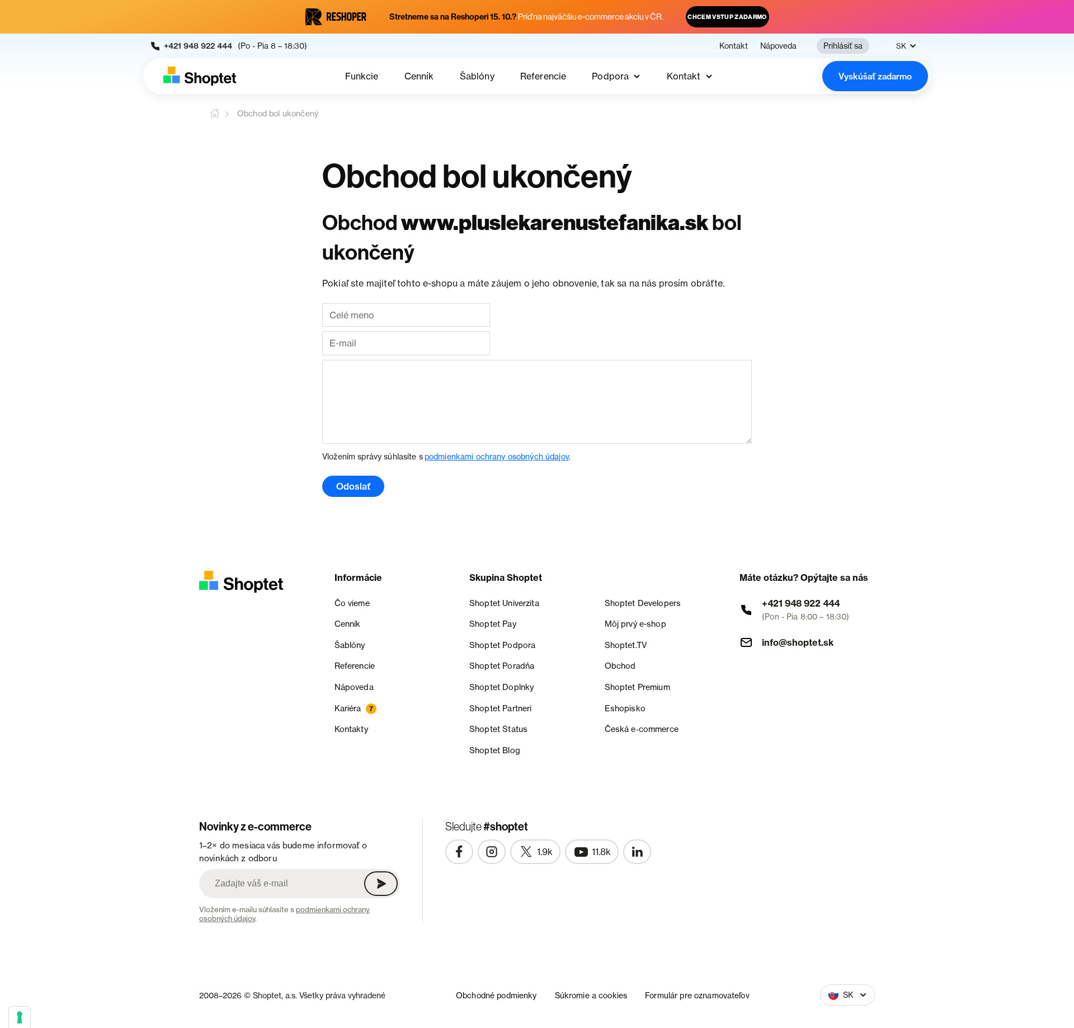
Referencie (543, 76)
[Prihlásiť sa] (381, 883)
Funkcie (361, 76)
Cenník (419, 76)
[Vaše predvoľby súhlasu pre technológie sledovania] (19, 1017)
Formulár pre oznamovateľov (697, 995)
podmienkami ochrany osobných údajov (497, 456)
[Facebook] (459, 851)
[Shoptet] (199, 76)
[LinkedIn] (637, 851)
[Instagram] (492, 851)
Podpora (610, 76)
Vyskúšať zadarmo (875, 76)
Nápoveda (778, 46)
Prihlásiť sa (843, 45)
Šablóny (477, 76)
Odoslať (353, 486)
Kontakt (733, 46)
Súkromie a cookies (591, 995)
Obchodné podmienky (496, 995)
